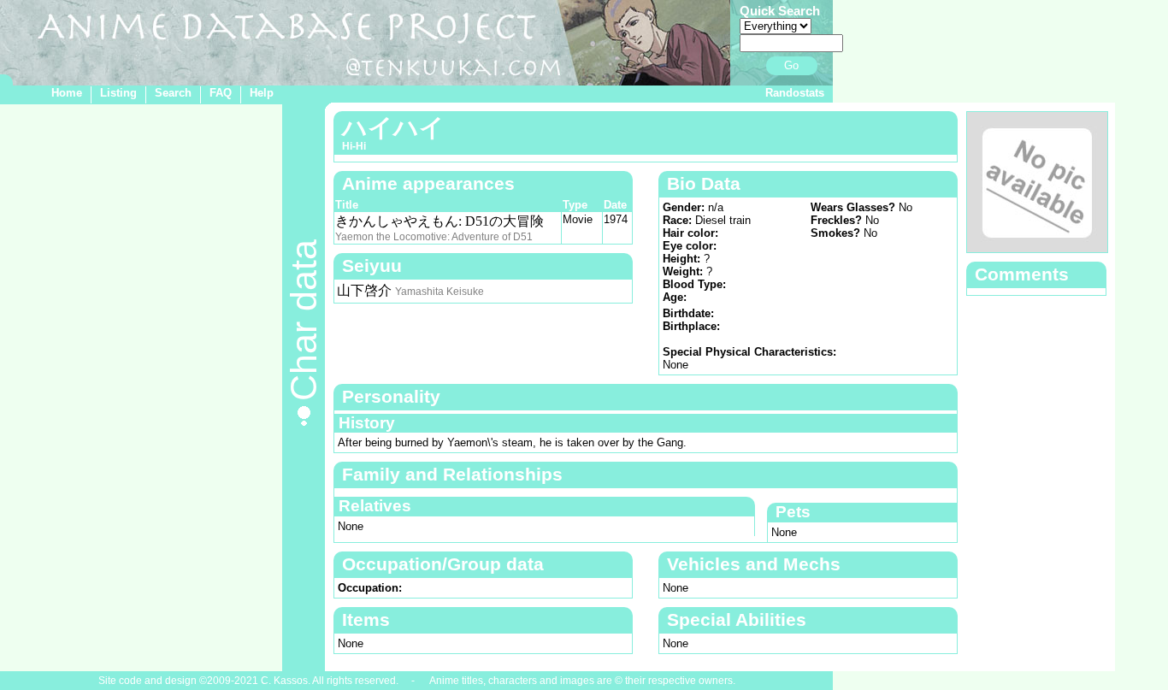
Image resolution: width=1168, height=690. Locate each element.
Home (66, 92)
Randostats (794, 92)
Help (262, 92)
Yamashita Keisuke (439, 292)
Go (791, 65)
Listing (118, 92)
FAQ (220, 92)
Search (173, 92)
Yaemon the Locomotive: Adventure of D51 (434, 237)
